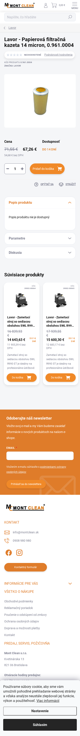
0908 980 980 (22, 540)
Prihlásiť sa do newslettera (26, 484)
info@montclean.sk (26, 532)
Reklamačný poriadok (18, 608)
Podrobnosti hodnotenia (58, 54)
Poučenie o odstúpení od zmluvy (25, 614)
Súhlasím (40, 725)
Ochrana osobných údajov (21, 621)
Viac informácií (47, 701)
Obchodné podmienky (18, 601)
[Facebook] (8, 552)
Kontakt (9, 635)
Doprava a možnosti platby (22, 628)
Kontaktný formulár (25, 567)
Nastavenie (40, 711)
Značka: (12, 66)
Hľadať (70, 17)
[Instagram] (18, 552)
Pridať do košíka (43, 168)
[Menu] (74, 5)
